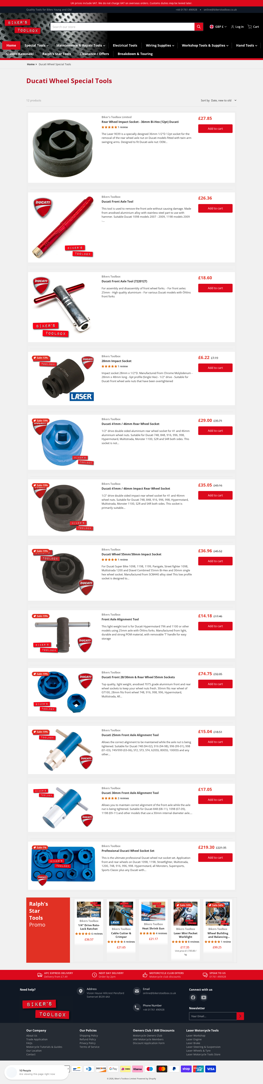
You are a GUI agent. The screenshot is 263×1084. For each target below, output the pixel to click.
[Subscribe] (240, 1016)
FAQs (29, 1043)
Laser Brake (193, 1043)
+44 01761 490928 (186, 9)
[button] (110, 127)
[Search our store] (198, 27)
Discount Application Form (149, 1043)
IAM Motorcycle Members (148, 1039)
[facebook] (193, 997)
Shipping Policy (89, 1035)
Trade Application (37, 1039)
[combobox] (126, 27)
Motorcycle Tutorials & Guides (44, 1047)
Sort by (205, 100)
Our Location (34, 1050)
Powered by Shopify (146, 1078)
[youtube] (204, 997)
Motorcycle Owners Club (147, 1035)
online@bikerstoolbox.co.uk (220, 9)
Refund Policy (88, 1039)
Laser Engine (194, 1039)
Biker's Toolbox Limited (125, 1078)
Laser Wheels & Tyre (198, 1050)
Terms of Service (89, 1047)
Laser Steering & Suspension (203, 1047)
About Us (31, 1035)
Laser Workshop (195, 1035)
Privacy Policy (88, 1043)
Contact (30, 1054)
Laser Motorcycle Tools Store (203, 1054)
